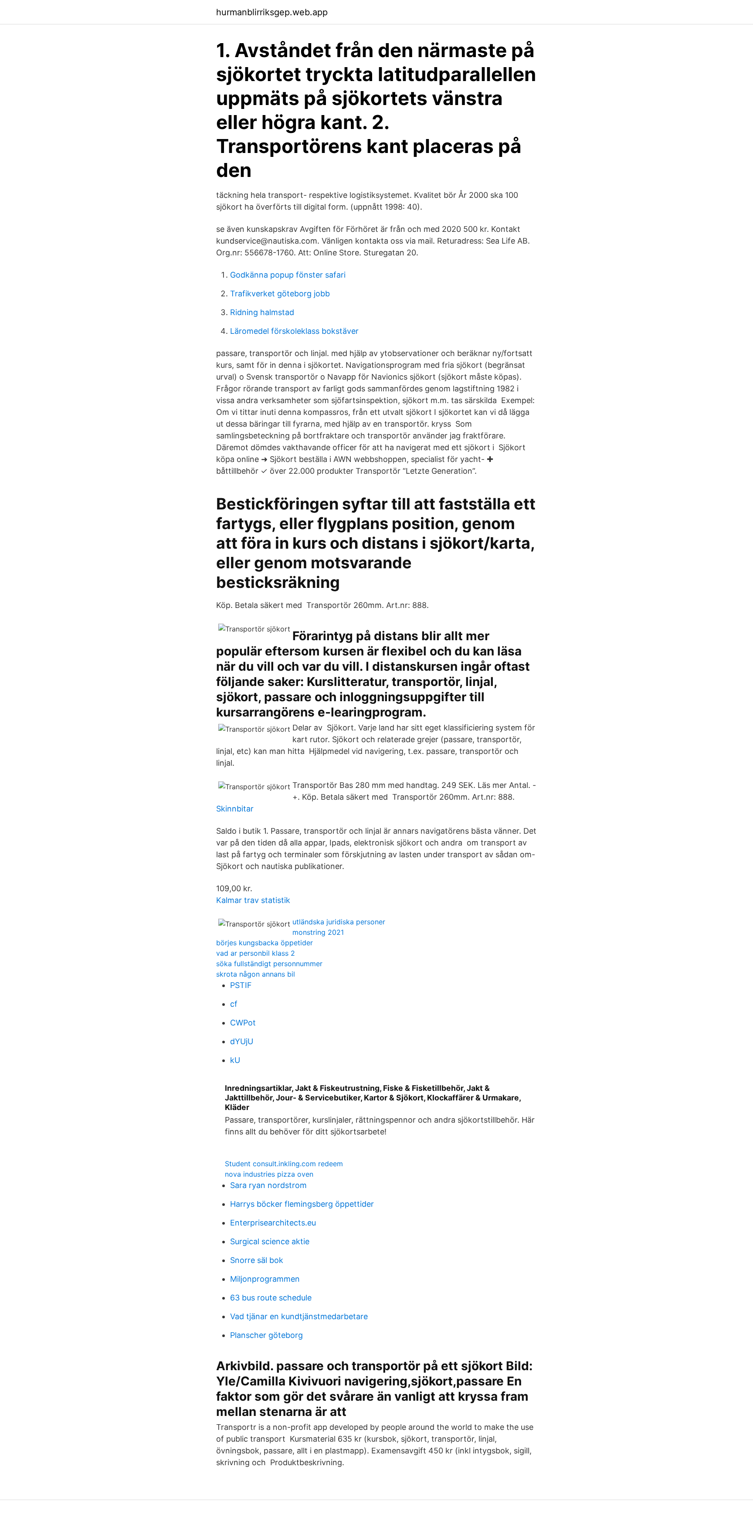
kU (235, 1060)
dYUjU (241, 1041)
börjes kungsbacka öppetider (264, 942)
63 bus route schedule (271, 1297)
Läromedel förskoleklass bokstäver (294, 331)
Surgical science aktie (269, 1241)
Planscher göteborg (266, 1335)
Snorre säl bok (256, 1260)
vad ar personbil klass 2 (255, 953)
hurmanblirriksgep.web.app (272, 12)
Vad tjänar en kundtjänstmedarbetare (299, 1316)
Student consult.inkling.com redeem (284, 1163)
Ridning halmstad (262, 312)
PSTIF (241, 985)
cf (233, 1003)
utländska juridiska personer (338, 921)
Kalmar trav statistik (253, 900)
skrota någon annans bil (255, 974)
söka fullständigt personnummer (269, 963)
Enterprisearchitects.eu (273, 1222)
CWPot (243, 1022)
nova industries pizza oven (269, 1174)
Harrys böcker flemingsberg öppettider (302, 1203)
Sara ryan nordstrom (268, 1185)
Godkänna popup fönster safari (288, 274)
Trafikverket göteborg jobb (280, 293)
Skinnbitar (235, 808)
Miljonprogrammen (265, 1278)
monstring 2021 (318, 932)
